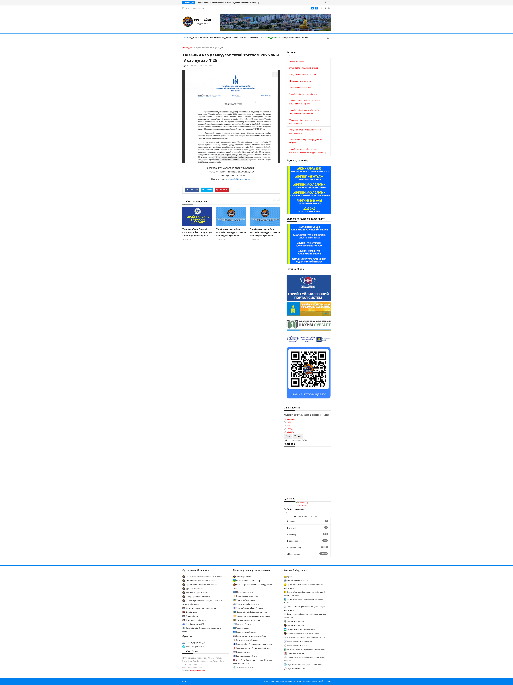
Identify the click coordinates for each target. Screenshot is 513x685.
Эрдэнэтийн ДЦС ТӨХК (296, 669)
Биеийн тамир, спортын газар (248, 580)
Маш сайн (291, 419)
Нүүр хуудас (187, 47)
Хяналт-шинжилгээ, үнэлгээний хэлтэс (201, 608)
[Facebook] (321, 8)
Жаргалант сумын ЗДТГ (195, 647)
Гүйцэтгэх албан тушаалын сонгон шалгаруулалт (305, 131)
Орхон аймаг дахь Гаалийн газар (249, 608)
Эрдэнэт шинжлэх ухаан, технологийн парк (304, 665)
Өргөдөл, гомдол (310, 681)
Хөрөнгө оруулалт (291, 38)
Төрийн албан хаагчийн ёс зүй (303, 94)
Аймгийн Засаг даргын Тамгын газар (200, 580)
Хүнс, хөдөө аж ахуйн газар (247, 640)
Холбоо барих (325, 681)
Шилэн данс (256, 38)
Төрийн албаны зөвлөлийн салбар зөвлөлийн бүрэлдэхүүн (304, 102)
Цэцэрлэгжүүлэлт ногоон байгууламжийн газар (306, 649)
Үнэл (288, 436)
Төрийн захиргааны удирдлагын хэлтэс (201, 584)
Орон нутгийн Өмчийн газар (247, 604)
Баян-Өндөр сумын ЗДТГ (195, 643)
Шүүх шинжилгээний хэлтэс (247, 656)
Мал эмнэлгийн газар (244, 592)
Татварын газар (242, 628)
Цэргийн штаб (191, 612)
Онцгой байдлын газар (245, 600)
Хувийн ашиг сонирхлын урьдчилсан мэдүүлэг (305, 141)
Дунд (289, 425)
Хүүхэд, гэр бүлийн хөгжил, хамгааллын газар (254, 644)
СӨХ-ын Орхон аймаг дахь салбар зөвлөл (303, 633)
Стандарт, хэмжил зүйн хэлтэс (248, 620)
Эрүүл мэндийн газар (244, 667)
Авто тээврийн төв (243, 576)
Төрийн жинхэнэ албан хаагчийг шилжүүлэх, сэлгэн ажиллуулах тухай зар (231, 232)
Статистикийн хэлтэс (244, 624)
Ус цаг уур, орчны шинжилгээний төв (251, 636)
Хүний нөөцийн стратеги (300, 87)
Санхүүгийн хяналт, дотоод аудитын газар (253, 616)
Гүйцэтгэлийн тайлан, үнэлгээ (302, 74)
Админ (185, 66)
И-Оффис (298, 681)
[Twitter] (325, 8)
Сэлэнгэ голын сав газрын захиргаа (301, 629)
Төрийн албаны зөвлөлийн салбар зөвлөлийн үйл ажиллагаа (304, 112)
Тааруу (290, 428)
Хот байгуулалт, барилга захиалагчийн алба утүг (306, 637)
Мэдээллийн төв (192, 616)
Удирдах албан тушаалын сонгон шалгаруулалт (304, 121)
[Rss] (329, 8)
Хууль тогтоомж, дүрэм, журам (303, 68)
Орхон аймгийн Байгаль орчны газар (252, 612)
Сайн (289, 422)
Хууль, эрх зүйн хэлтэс (194, 588)
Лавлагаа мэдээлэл (284, 681)
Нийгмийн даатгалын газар (247, 596)
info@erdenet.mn (197, 670)
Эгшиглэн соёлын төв (295, 653)
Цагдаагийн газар (243, 652)
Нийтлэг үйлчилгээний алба (298, 580)
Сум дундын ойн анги (295, 621)
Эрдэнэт (193, 38)
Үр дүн (297, 436)
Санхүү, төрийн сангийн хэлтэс (198, 596)
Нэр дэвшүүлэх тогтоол (300, 81)
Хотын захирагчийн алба (196, 620)
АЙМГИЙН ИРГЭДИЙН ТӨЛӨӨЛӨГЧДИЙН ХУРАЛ (204, 576)
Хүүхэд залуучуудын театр (297, 645)
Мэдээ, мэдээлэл (223, 38)
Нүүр (185, 38)
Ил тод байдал (272, 38)
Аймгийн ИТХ (206, 38)
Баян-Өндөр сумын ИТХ (195, 624)
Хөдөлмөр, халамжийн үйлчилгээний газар (253, 648)
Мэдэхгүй (291, 432)
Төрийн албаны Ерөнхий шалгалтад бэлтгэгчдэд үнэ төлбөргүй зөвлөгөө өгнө (230, 3)
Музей (289, 576)
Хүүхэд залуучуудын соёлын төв (299, 641)
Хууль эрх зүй (241, 38)
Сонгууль (306, 38)
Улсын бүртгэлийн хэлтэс (246, 632)
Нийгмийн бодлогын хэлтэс (197, 592)
